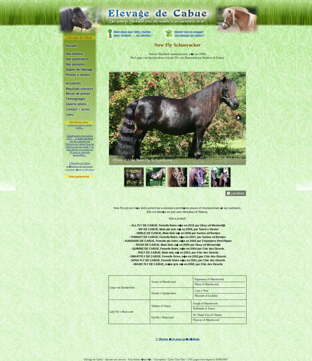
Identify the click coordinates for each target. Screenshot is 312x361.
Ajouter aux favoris (115, 359)
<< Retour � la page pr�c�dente (177, 339)
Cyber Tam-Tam (176, 359)
